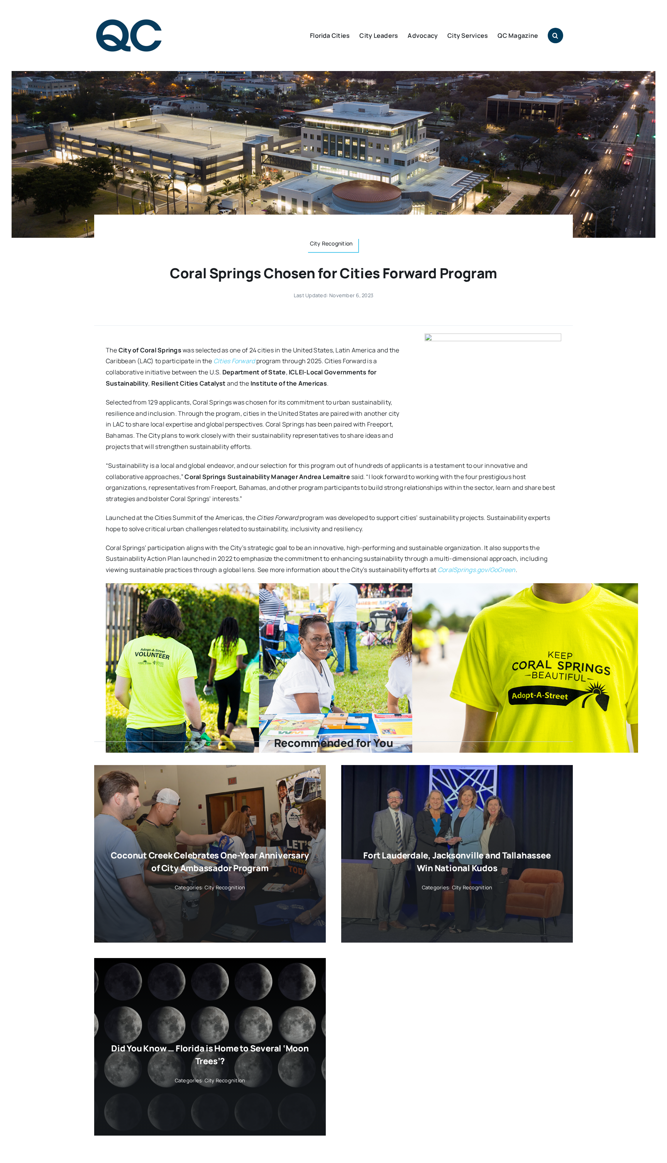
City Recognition (225, 887)
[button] (555, 35)
